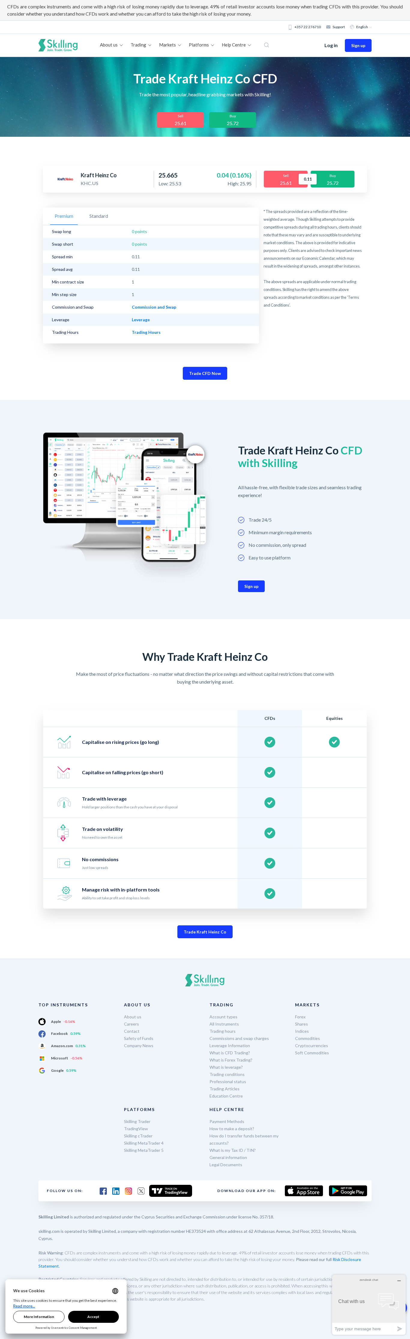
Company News (138, 1045)
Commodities (307, 1038)
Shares (301, 1023)
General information (228, 1157)
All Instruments (224, 1023)
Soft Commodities (312, 1052)
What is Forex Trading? (231, 1059)
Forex (300, 1016)
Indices (302, 1031)
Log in (331, 45)
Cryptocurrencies (311, 1045)
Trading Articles (225, 1088)
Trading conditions (227, 1074)
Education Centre (226, 1095)
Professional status (228, 1081)
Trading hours (223, 1031)
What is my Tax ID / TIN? (233, 1150)
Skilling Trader (137, 1121)
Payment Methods (227, 1121)
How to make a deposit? (232, 1128)
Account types (223, 1016)
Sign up (358, 45)
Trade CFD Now (205, 373)
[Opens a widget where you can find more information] (369, 1304)
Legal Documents (226, 1164)
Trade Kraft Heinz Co (205, 931)
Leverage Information (230, 1045)
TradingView (136, 1128)
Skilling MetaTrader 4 (144, 1143)
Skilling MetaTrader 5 (144, 1150)
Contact (132, 1031)
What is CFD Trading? (230, 1052)
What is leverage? (226, 1067)
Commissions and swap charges (239, 1038)
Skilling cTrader (138, 1135)
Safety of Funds (138, 1038)
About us (132, 1016)
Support (338, 27)
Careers (131, 1023)
